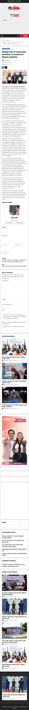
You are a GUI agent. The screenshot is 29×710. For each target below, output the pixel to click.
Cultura (5, 637)
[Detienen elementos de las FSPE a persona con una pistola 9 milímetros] (14, 395)
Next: (14, 265)
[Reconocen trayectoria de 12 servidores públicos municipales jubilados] (14, 583)
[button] (2, 35)
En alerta (5, 401)
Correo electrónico (7, 304)
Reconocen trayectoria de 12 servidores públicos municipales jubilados (14, 593)
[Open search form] (17, 35)
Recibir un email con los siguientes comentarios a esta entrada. (14, 323)
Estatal (3, 48)
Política (8, 48)
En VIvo (25, 35)
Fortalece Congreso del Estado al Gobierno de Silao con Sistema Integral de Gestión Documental (7, 240)
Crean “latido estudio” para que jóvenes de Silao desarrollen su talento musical (12, 545)
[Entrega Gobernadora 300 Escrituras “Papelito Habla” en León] (14, 347)
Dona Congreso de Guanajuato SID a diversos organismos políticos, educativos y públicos (19, 240)
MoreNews (21, 706)
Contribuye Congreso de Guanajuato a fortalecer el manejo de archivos (7, 249)
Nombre (4, 299)
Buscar (4, 522)
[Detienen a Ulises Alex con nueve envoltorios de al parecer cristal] (14, 607)
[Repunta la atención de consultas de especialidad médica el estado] (14, 371)
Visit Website (9, 223)
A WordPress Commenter (7, 564)
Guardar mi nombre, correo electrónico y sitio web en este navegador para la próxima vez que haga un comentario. (14, 316)
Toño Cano (6, 60)
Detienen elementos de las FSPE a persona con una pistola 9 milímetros (14, 405)
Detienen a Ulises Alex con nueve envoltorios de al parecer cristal (14, 617)
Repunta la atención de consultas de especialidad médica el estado (14, 381)
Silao (4, 589)
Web (3, 310)
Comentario (5, 280)
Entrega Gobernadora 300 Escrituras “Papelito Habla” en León (13, 358)
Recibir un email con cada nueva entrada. (13, 326)
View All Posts (19, 223)
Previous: (14, 259)
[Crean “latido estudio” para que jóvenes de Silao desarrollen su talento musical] (14, 630)
